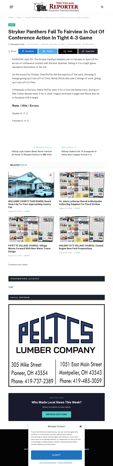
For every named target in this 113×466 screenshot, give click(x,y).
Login (10, 287)
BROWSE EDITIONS (56, 414)
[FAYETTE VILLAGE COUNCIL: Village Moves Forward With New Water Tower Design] (31, 229)
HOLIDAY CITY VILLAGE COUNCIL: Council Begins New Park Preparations (81, 247)
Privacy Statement (65, 463)
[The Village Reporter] (56, 7)
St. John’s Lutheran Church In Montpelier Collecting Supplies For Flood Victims (80, 203)
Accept (56, 455)
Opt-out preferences (47, 463)
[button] (80, 426)
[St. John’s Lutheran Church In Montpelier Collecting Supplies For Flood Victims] (82, 185)
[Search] (101, 7)
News (11, 25)
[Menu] (11, 7)
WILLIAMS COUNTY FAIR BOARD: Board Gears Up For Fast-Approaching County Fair (29, 204)
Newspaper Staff (17, 44)
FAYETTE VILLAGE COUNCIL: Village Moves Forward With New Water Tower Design (29, 248)
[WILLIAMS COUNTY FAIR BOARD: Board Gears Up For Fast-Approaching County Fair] (31, 185)
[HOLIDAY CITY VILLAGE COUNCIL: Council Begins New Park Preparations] (82, 229)
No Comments (75, 44)
